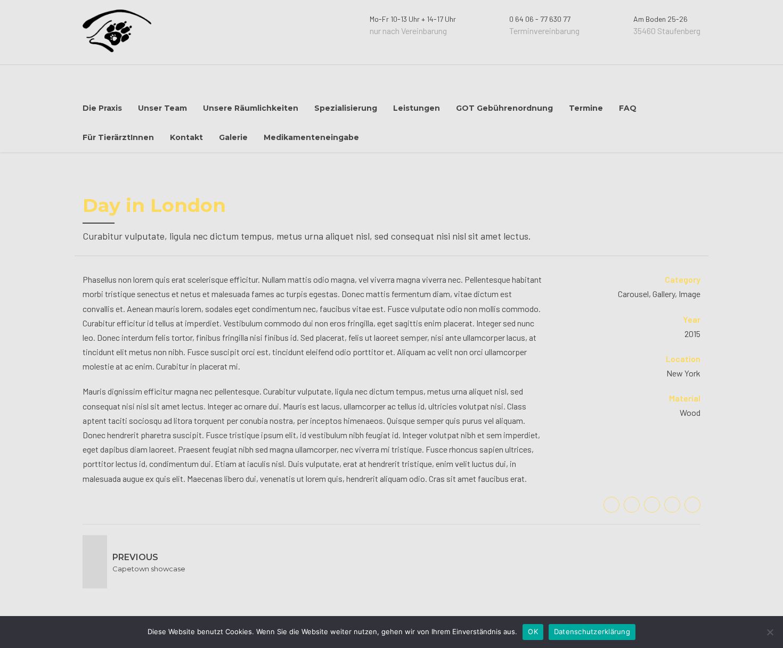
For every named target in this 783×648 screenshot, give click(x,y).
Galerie (233, 137)
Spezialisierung (345, 108)
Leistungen (416, 108)
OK (533, 631)
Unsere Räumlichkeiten (250, 108)
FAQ (628, 108)
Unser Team (162, 108)
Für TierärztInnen (118, 137)
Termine (586, 108)
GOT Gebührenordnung (504, 108)
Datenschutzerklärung (592, 631)
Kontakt (186, 137)
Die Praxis (102, 108)
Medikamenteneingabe (311, 137)
